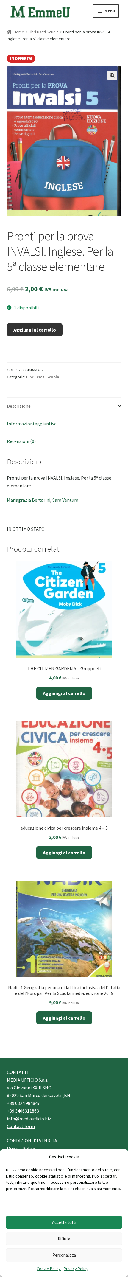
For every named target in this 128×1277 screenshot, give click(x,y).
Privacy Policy (76, 1268)
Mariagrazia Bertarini (28, 500)
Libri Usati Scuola (44, 32)
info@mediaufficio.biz (29, 1119)
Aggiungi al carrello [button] (64, 693)
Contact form (21, 1126)
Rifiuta (64, 1239)
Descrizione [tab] (19, 406)
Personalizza (64, 1255)
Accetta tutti (64, 1222)
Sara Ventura (65, 500)
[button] (112, 75)
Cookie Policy (49, 1268)
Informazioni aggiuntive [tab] (32, 424)
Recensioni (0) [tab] (21, 441)
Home (19, 32)
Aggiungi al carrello (34, 330)
